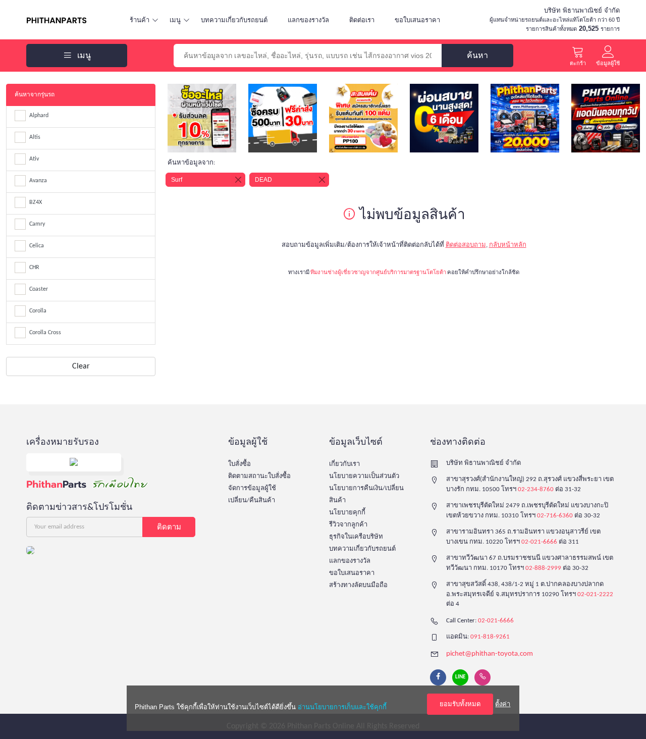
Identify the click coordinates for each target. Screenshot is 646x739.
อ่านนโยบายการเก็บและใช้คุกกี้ (342, 707)
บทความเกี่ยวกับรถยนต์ (234, 20)
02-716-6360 (555, 515)
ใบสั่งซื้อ (239, 464)
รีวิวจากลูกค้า (348, 524)
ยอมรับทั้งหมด (460, 704)
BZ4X (35, 202)
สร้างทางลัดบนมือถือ (358, 585)
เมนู (175, 20)
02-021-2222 (595, 594)
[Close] (238, 179)
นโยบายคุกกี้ (347, 512)
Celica (36, 246)
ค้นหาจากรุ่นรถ (35, 95)
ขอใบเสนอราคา (417, 20)
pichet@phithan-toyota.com (489, 654)
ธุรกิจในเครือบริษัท (356, 537)
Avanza (38, 181)
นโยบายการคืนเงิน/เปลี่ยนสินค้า (366, 494)
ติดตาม (169, 526)
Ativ (34, 159)
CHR (34, 268)
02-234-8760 (536, 489)
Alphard (38, 116)
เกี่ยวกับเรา (344, 464)
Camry (37, 224)
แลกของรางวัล (308, 20)
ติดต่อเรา (361, 20)
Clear (81, 366)
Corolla (37, 311)
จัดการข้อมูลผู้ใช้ (252, 488)
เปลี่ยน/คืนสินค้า (251, 500)
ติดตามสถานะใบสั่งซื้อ (259, 476)
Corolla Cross (45, 333)
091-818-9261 (490, 637)
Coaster (38, 289)
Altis (34, 137)
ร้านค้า (139, 20)
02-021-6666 (539, 542)
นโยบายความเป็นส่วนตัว (364, 476)
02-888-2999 (543, 568)
